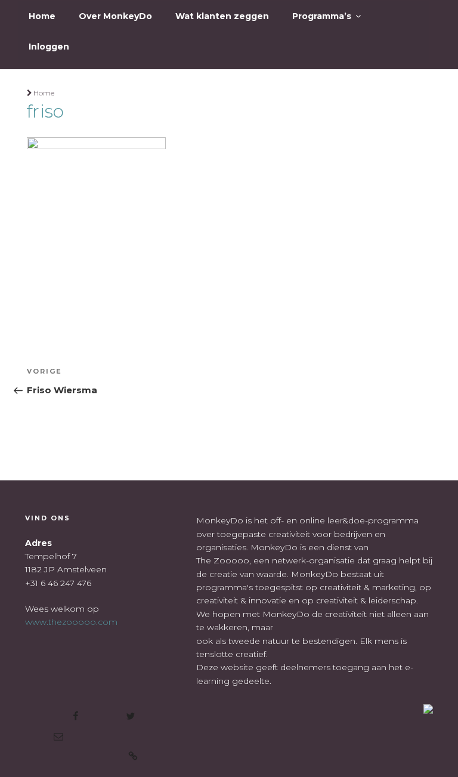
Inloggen (49, 46)
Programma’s (321, 16)
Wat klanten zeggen (222, 16)
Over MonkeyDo (115, 16)
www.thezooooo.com (71, 621)
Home (42, 16)
